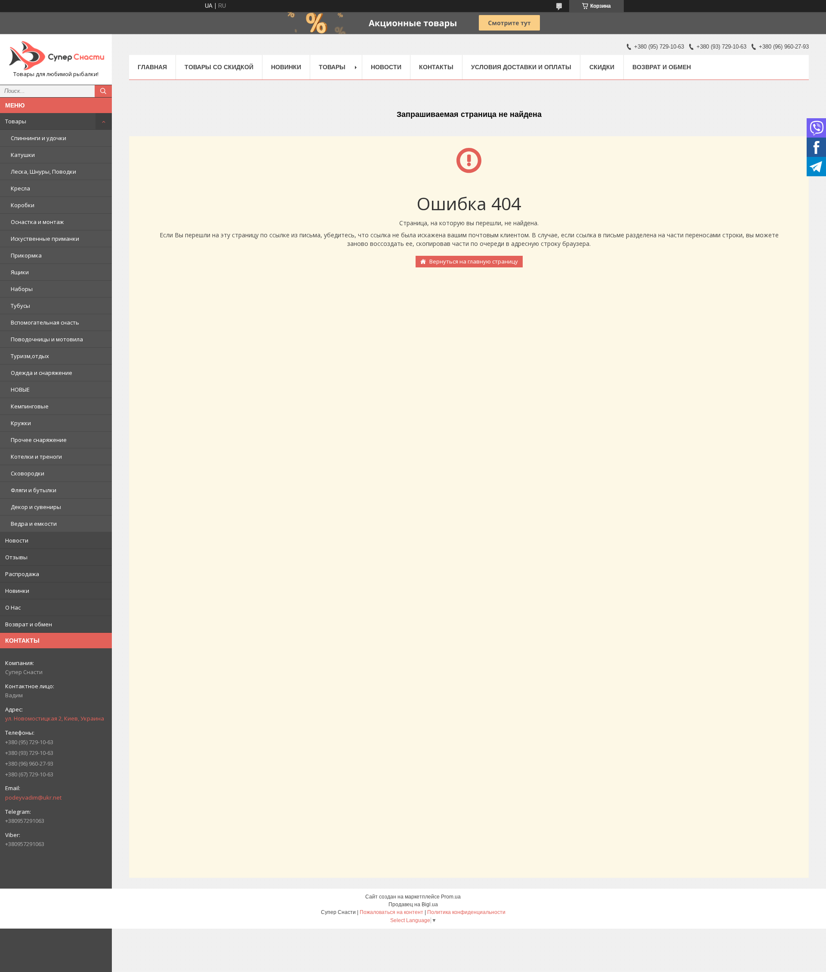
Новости (16, 540)
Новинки (17, 591)
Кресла (20, 188)
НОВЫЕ (20, 389)
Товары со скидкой (219, 67)
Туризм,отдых (30, 356)
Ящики (20, 272)
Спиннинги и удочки (38, 138)
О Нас (13, 607)
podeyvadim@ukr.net (33, 797)
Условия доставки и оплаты (521, 67)
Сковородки (27, 473)
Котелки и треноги (36, 456)
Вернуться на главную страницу (473, 261)
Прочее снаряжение (39, 440)
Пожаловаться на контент (391, 912)
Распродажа (22, 574)
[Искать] (103, 91)
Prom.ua (451, 897)
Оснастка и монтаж (37, 222)
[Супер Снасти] (55, 55)
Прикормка (26, 255)
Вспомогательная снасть (45, 322)
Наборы (22, 289)
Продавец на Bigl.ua (413, 904)
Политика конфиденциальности (466, 912)
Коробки (22, 205)
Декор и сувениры (36, 507)
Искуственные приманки (45, 238)
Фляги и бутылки (33, 490)
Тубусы (20, 306)
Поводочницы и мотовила (47, 339)
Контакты (436, 67)
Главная (152, 67)
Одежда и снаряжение (41, 373)
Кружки (21, 423)
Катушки (23, 155)
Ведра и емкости (34, 523)
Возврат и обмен (28, 624)
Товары (15, 121)
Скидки (601, 67)
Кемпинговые (30, 406)
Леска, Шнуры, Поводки (43, 171)
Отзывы (16, 557)
